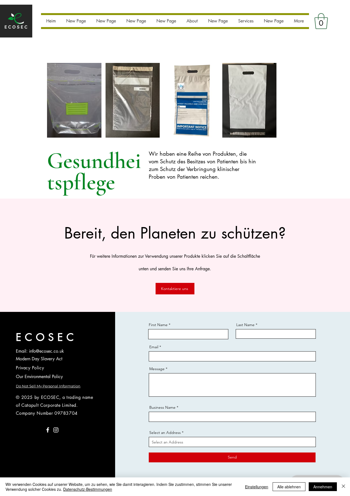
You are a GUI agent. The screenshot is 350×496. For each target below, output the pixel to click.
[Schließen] (343, 487)
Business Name (162, 407)
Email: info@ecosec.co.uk (40, 351)
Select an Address (165, 432)
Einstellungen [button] (256, 486)
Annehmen (322, 486)
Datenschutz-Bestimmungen (87, 489)
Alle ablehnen (289, 486)
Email (153, 347)
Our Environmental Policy (39, 376)
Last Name (245, 325)
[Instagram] (55, 430)
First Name (158, 325)
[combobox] (232, 442)
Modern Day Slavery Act (39, 359)
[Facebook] (47, 430)
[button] (321, 21)
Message (157, 369)
